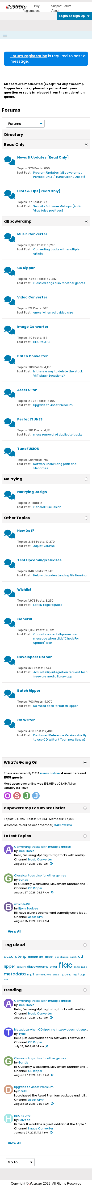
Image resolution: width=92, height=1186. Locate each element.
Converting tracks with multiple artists (42, 847)
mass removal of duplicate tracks (57, 434)
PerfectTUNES (29, 419)
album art (35, 956)
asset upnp (61, 957)
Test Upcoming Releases (39, 560)
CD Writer (26, 720)
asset (49, 956)
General (24, 619)
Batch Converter (32, 356)
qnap (56, 974)
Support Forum (61, 6)
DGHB (22, 1091)
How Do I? (25, 530)
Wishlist (24, 589)
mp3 (30, 974)
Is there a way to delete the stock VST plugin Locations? (58, 373)
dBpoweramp (17, 221)
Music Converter (32, 234)
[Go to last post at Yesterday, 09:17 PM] (51, 1133)
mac (84, 967)
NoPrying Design (32, 491)
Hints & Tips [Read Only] (38, 191)
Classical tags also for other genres (59, 283)
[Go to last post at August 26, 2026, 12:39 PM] (47, 1046)
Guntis (23, 880)
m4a (77, 967)
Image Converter (33, 326)
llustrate (16, 7)
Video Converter (32, 297)
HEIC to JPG (41, 342)
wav (6, 979)
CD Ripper (26, 267)
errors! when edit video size (53, 312)
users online (50, 773)
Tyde (22, 1034)
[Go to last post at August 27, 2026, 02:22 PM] (51, 864)
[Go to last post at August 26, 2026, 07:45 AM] (52, 1104)
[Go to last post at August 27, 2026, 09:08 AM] (52, 892)
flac (66, 965)
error (53, 966)
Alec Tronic (26, 851)
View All (14, 931)
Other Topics (17, 518)
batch (73, 957)
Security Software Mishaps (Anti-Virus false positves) (57, 208)
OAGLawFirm (63, 825)
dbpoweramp (37, 966)
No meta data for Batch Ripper (55, 706)
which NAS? (22, 904)
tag (75, 974)
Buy (37, 6)
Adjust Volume (44, 546)
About (55, 10)
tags (81, 974)
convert (21, 967)
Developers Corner (34, 657)
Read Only (14, 144)
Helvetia (24, 1120)
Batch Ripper (29, 690)
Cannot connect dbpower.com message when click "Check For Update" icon (56, 638)
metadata (15, 974)
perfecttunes (43, 974)
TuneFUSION (28, 448)
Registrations (31, 10)
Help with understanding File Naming (60, 575)
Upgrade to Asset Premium (53, 405)
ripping (65, 974)
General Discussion (47, 507)
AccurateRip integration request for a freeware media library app (60, 674)
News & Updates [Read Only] (43, 157)
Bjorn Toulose (28, 908)
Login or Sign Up (72, 16)
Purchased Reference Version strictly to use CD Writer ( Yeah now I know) (60, 737)
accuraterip (15, 956)
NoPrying (13, 479)
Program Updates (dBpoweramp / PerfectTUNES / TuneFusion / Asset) (59, 175)
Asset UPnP (27, 389)
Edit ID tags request (47, 605)
